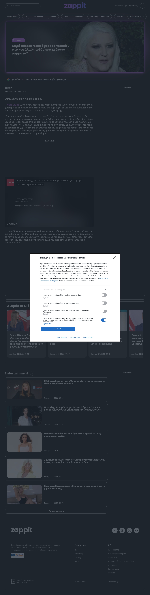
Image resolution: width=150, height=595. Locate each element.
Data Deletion (62, 337)
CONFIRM (58, 329)
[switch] (104, 295)
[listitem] (75, 290)
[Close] (115, 258)
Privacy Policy (88, 337)
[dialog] (75, 297)
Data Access (75, 337)
